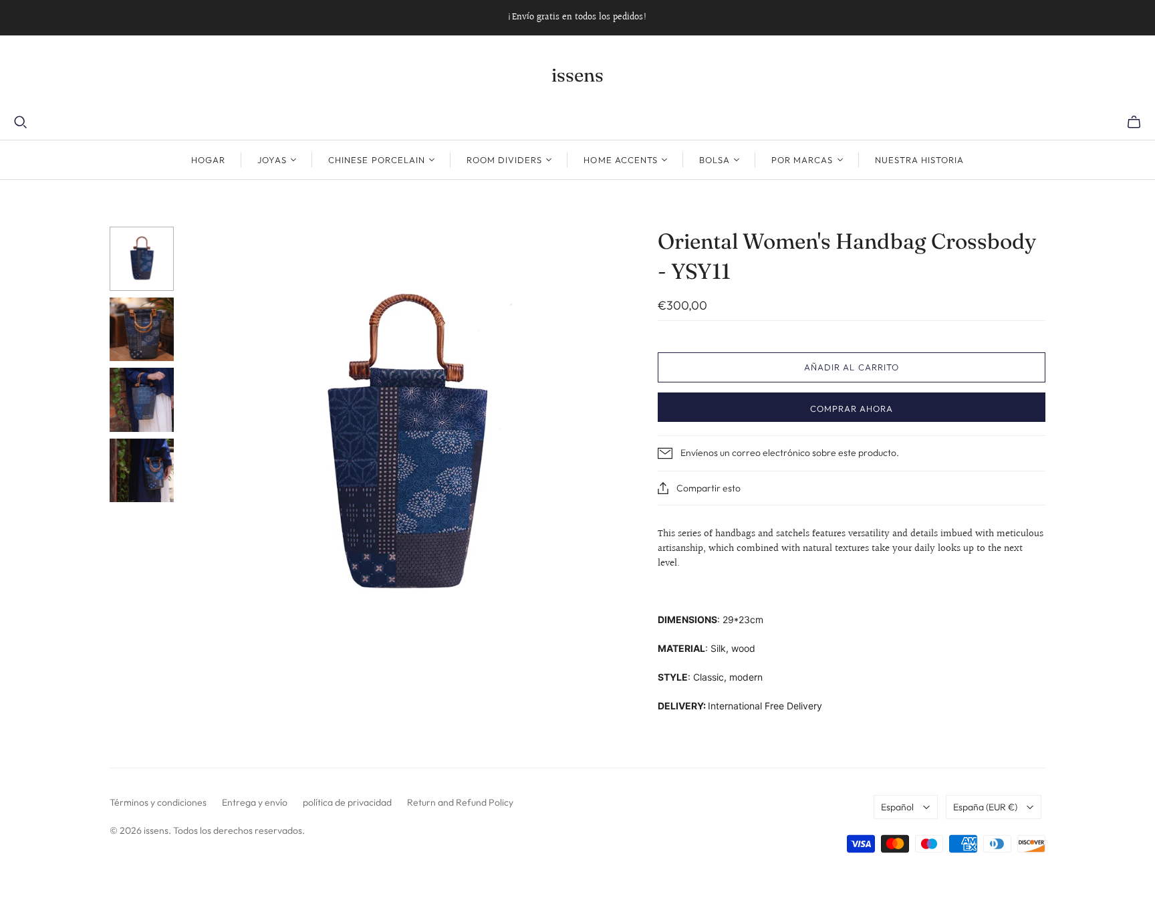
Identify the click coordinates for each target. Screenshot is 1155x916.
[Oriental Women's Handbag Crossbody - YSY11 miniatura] (142, 259)
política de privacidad (347, 802)
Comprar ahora (852, 408)
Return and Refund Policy (460, 802)
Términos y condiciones (158, 802)
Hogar (208, 159)
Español (897, 807)
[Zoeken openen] (20, 122)
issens (577, 75)
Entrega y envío (254, 802)
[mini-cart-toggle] (1134, 122)
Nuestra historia (920, 159)
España (985, 807)
